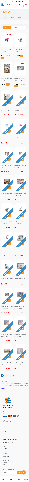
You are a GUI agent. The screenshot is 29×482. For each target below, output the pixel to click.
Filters (7, 27)
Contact (5, 425)
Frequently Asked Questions (10, 439)
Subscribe (21, 472)
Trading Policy (6, 434)
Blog (8, 1)
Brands (4, 1)
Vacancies (5, 428)
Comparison (6, 456)
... (9, 375)
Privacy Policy (6, 436)
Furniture (12, 17)
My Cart (5, 448)
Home (5, 17)
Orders (4, 451)
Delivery (12, 1)
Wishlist (5, 453)
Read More (3, 388)
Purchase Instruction (8, 442)
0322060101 (20, 1)
